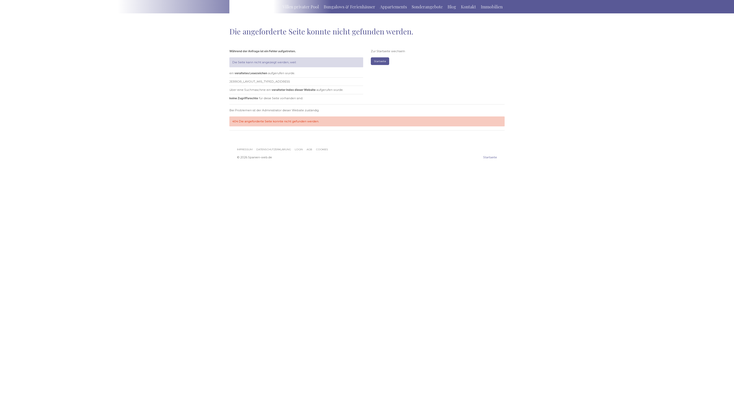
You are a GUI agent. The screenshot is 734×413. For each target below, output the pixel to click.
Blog (451, 7)
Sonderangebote (427, 7)
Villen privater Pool (301, 7)
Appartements (393, 7)
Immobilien (492, 7)
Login (299, 149)
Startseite (380, 61)
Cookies (322, 149)
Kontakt (468, 7)
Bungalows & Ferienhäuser (349, 7)
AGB (309, 149)
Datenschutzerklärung (273, 149)
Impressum (245, 149)
